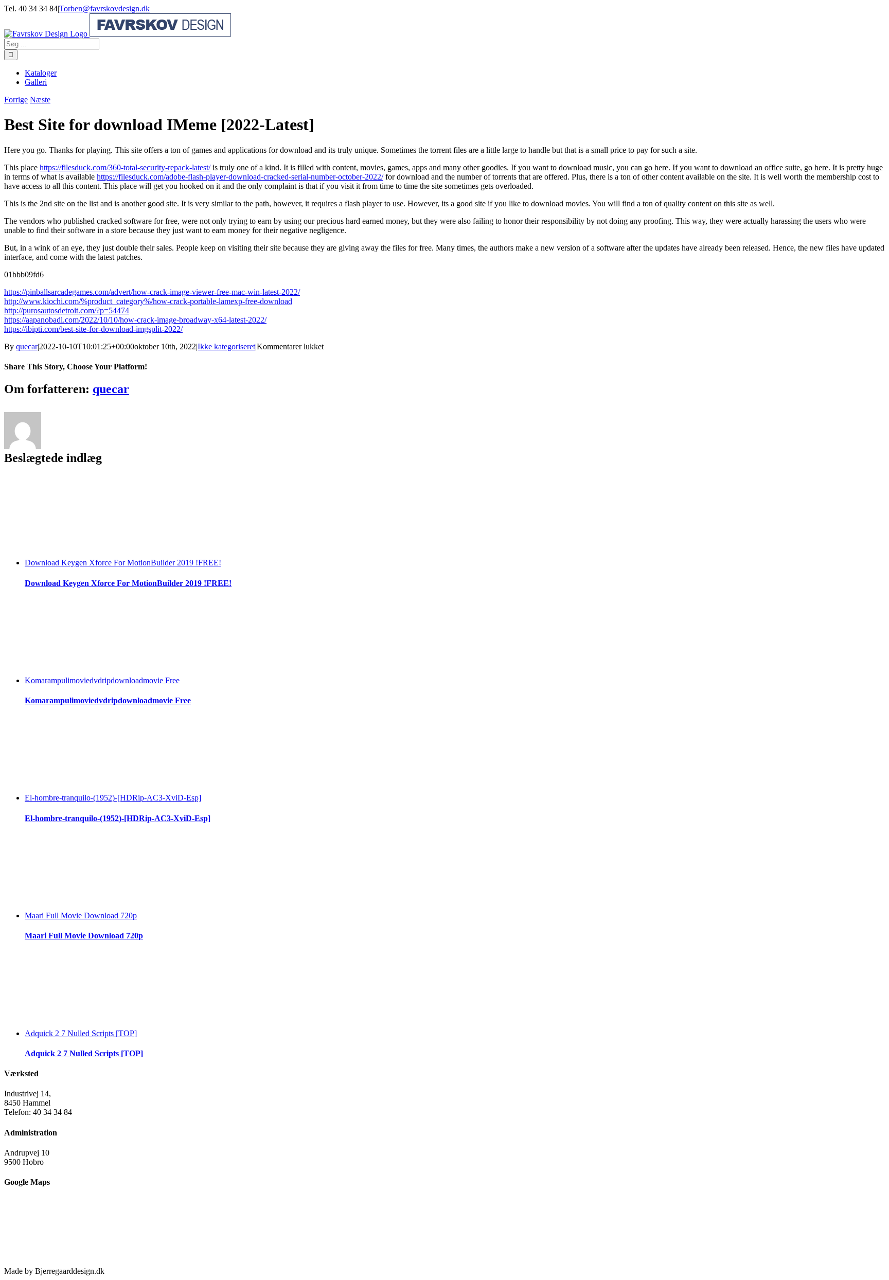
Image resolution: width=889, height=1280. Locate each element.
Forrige (16, 99)
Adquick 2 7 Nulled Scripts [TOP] (81, 1033)
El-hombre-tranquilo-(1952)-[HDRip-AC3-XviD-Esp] (113, 797)
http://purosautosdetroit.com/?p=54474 (66, 310)
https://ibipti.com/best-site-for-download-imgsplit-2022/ (93, 329)
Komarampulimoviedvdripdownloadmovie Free (102, 680)
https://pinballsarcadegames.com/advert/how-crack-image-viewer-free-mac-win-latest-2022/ (152, 292)
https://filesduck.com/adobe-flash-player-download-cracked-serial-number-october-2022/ (240, 176)
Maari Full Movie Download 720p (81, 915)
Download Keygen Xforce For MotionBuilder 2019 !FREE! (123, 562)
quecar (27, 346)
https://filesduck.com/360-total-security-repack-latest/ (125, 167)
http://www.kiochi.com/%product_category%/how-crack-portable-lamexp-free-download (148, 301)
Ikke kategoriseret (226, 346)
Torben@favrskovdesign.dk (104, 8)
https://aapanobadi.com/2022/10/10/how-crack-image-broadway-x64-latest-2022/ (135, 319)
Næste (40, 99)
